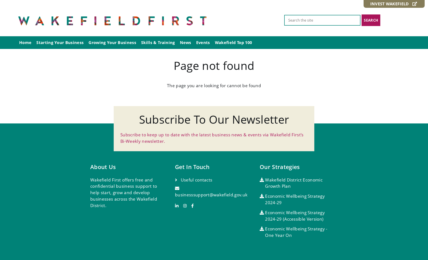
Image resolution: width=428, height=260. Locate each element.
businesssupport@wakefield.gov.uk (211, 195)
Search (371, 20)
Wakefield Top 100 (233, 42)
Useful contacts (195, 180)
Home (25, 42)
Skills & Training (158, 42)
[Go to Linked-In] (178, 206)
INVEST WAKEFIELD (391, 3)
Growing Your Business (112, 42)
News (185, 42)
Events (203, 42)
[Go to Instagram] (186, 206)
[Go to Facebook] (192, 206)
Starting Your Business (60, 42)
